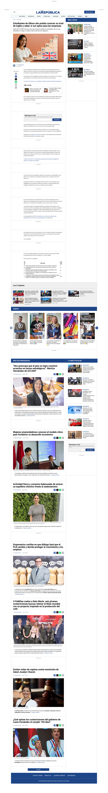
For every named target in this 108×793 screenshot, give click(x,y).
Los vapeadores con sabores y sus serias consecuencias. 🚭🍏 (70, 342)
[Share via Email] (16, 85)
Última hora (87, 24)
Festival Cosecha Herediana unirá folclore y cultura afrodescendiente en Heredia (59, 300)
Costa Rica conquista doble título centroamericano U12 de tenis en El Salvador (31, 293)
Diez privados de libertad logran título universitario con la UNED (87, 293)
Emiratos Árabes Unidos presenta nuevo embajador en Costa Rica (55, 90)
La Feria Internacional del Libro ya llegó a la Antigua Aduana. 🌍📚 (36, 342)
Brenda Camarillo (18, 612)
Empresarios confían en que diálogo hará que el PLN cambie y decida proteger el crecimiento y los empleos (38, 547)
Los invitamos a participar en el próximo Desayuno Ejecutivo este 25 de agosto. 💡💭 (54, 343)
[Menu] (15, 12)
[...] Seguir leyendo (30, 415)
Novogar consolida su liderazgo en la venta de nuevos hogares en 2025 (88, 382)
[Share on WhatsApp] (16, 82)
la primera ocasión (35, 134)
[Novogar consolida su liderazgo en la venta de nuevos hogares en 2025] (75, 381)
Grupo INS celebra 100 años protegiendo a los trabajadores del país (89, 73)
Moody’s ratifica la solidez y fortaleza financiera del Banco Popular (89, 45)
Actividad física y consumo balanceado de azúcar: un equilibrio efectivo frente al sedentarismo (38, 485)
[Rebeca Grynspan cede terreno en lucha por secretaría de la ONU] (27, 90)
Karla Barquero (21, 64)
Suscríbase (71, 775)
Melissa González (18, 437)
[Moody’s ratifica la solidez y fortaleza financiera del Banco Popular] (75, 44)
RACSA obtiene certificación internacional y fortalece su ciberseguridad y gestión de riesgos (88, 59)
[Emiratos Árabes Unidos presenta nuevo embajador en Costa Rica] (46, 90)
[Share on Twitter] (16, 79)
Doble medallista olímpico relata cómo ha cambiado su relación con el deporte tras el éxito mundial (32, 300)
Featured (86, 41)
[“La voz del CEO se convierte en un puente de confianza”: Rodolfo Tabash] (75, 435)
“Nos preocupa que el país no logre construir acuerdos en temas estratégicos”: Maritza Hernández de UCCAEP (35, 368)
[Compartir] (16, 87)
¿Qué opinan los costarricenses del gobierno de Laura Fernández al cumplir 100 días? (36, 720)
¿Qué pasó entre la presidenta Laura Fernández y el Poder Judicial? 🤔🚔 (87, 342)
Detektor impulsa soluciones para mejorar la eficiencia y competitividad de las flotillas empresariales (88, 423)
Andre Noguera (18, 489)
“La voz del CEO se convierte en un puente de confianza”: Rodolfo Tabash (88, 435)
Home (14, 19)
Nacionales (19, 19)
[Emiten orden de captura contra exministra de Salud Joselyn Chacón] (38, 692)
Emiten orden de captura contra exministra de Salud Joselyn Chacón (36, 670)
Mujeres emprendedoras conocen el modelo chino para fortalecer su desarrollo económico (38, 433)
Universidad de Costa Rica (46, 473)
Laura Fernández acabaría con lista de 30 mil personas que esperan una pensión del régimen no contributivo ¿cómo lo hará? (89, 30)
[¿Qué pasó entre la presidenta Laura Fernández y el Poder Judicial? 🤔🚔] (87, 326)
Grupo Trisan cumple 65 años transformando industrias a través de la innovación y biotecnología (88, 369)
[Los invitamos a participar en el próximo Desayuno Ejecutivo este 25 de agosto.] (54, 326)
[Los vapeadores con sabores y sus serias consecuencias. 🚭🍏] (70, 326)
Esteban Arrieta (18, 374)
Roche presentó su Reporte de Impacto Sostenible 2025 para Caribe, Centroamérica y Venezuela (20, 343)
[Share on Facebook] (16, 76)
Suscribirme (57, 119)
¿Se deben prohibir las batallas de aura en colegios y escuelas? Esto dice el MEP (59, 293)
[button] (89, 12)
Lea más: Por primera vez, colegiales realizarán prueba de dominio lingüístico (43, 81)
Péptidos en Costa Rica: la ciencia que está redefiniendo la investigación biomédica (88, 410)
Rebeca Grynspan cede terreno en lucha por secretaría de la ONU (35, 90)
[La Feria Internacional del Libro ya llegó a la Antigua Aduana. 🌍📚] (37, 326)
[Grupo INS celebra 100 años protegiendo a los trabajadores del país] (75, 73)
